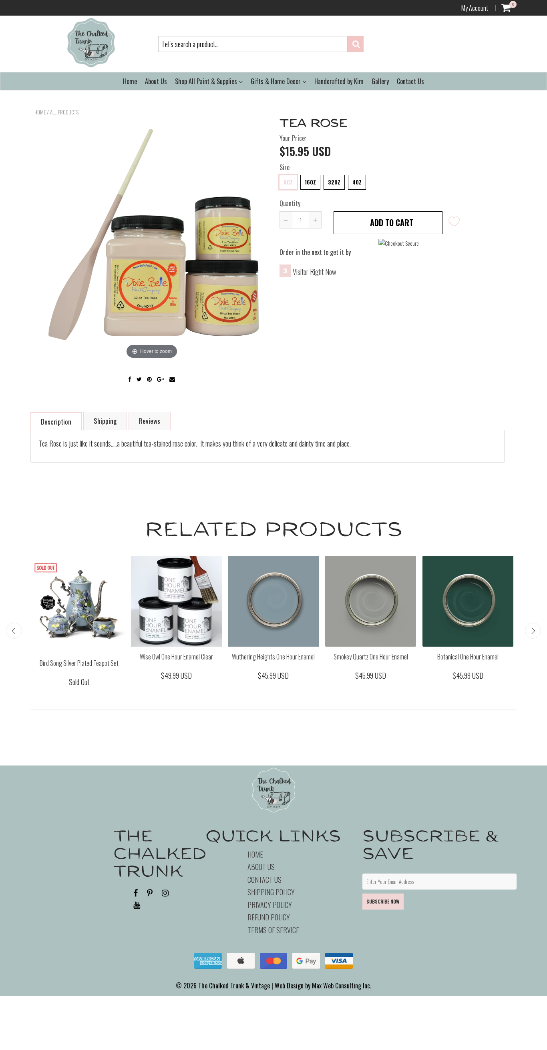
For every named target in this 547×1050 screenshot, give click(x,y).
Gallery (380, 81)
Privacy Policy (269, 905)
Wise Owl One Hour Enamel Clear (176, 656)
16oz (310, 182)
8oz (288, 182)
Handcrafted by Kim (339, 81)
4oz (357, 182)
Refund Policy (268, 917)
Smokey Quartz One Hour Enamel (371, 656)
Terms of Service (273, 930)
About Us (156, 81)
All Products (64, 112)
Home (130, 81)
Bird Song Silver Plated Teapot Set (79, 663)
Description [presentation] (56, 422)
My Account (474, 8)
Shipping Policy (271, 892)
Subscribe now (383, 901)
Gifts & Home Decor (276, 81)
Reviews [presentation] (149, 421)
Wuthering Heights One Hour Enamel (273, 656)
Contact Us (410, 81)
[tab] (56, 421)
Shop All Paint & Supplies (207, 81)
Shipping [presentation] (105, 421)
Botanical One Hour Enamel (468, 656)
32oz (334, 182)
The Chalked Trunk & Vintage (234, 985)
